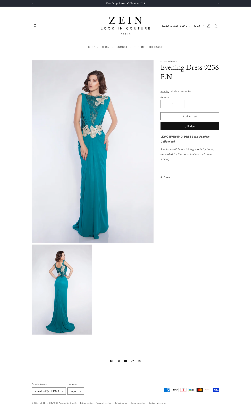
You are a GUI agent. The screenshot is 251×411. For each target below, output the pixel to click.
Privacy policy (86, 403)
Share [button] (167, 177)
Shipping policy (138, 403)
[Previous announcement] (33, 3)
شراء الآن (190, 126)
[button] (35, 26)
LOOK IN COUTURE (49, 403)
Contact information (158, 403)
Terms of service (103, 403)
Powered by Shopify (68, 403)
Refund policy (121, 403)
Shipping (165, 91)
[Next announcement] (218, 3)
